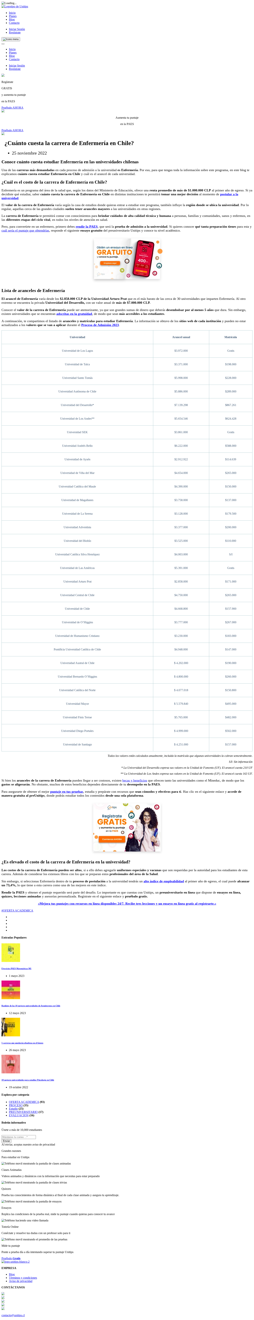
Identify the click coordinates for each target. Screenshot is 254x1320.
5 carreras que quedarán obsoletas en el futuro (22, 1043)
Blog (12, 19)
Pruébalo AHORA (12, 107)
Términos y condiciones (23, 1277)
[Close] (2, 43)
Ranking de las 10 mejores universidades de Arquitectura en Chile (30, 1006)
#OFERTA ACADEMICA (17, 910)
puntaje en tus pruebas (66, 791)
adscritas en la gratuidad (74, 314)
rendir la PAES (87, 226)
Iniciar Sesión (17, 29)
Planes (13, 16)
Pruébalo (10, 1258)
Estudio (13, 1108)
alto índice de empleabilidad (164, 881)
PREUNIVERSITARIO (23, 1112)
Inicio (12, 12)
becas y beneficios (134, 780)
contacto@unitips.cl (13, 1315)
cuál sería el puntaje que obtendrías (25, 230)
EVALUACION (19, 1115)
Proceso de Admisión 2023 (100, 325)
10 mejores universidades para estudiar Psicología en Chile (27, 1080)
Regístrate (15, 32)
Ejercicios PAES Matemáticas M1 (16, 968)
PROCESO (16, 1105)
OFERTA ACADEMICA (24, 1102)
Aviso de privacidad (20, 1281)
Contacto (14, 22)
